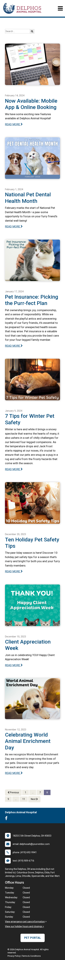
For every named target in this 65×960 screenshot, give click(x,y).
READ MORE (13, 124)
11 (23, 799)
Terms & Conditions (31, 956)
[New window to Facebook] (7, 819)
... (33, 792)
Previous (14, 792)
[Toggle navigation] (60, 8)
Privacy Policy (14, 956)
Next (33, 799)
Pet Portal (32, 937)
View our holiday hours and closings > (24, 926)
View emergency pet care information (25, 921)
